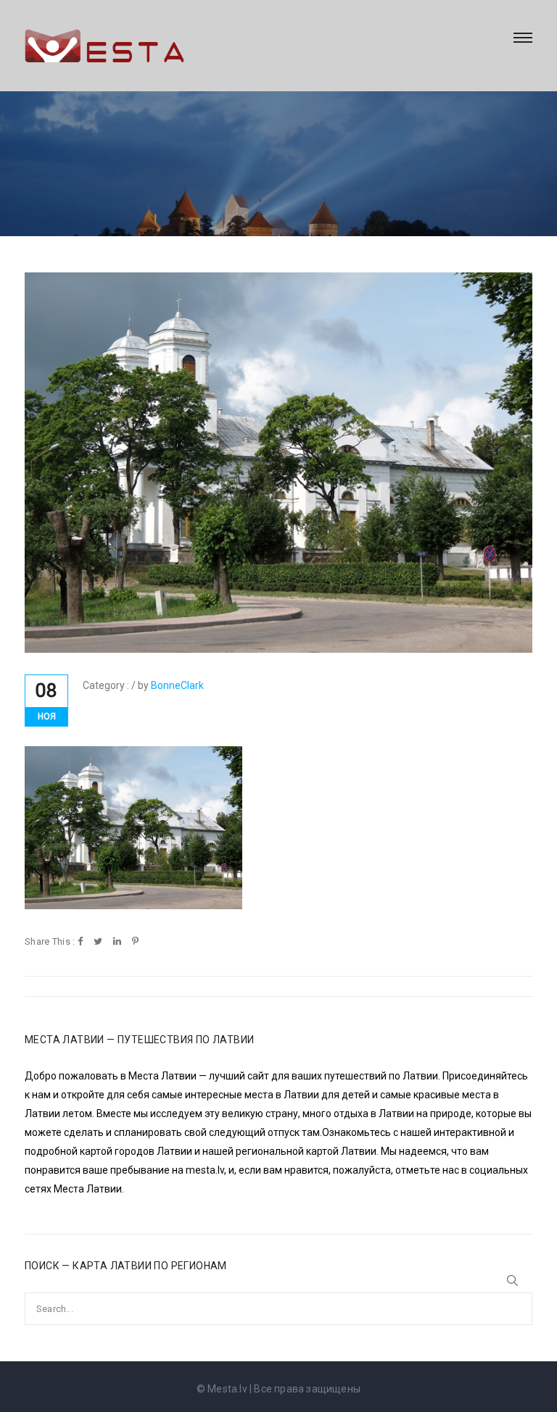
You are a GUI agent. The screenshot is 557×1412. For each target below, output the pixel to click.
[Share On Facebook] (80, 942)
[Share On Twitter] (98, 942)
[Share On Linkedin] (117, 942)
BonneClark (177, 685)
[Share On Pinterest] (135, 942)
